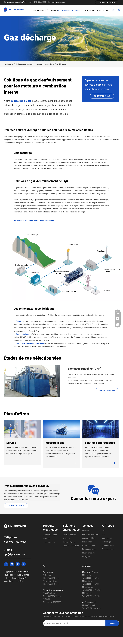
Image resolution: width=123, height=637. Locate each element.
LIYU (103, 531)
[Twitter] (18, 564)
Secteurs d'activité (69, 535)
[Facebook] (6, 564)
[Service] (22, 429)
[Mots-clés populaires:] (113, 10)
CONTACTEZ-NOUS (107, 2)
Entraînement (87, 542)
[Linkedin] (12, 564)
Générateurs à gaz (50, 535)
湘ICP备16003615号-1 (13, 581)
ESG (103, 534)
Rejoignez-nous (108, 546)
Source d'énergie (69, 542)
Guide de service (88, 546)
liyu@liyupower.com (57, 2)
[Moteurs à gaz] (61, 429)
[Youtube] (24, 564)
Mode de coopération (71, 546)
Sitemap (26, 575)
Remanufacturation (89, 549)
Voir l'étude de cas (107, 391)
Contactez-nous (108, 549)
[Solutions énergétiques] (100, 429)
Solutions (66, 538)
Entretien (85, 531)
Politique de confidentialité (15, 578)
